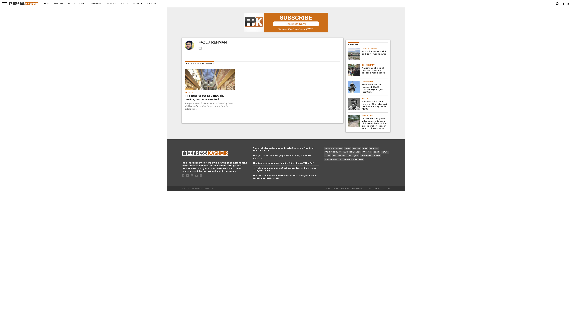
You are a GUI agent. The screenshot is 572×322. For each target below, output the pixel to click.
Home (328, 189)
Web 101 (124, 4)
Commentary (95, 4)
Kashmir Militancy (351, 152)
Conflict (374, 148)
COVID (376, 152)
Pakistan (367, 152)
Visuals (71, 4)
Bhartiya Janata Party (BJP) (345, 156)
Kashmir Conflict (333, 152)
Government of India (370, 156)
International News (353, 159)
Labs (81, 4)
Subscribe (152, 4)
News (46, 4)
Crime (327, 156)
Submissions (357, 189)
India (365, 148)
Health (385, 152)
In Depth (58, 4)
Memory (111, 4)
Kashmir (356, 148)
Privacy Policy (372, 189)
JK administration (333, 159)
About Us (137, 4)
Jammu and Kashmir (333, 148)
